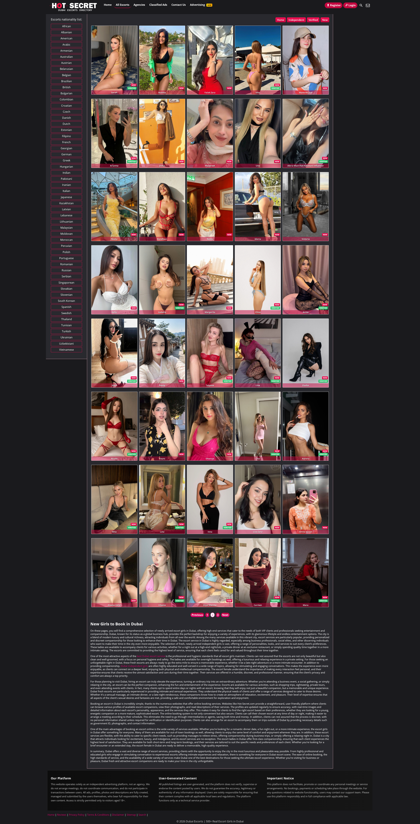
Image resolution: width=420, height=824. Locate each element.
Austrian (66, 63)
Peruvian (66, 246)
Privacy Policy (76, 814)
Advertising (200, 5)
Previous (197, 615)
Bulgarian (66, 93)
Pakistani (66, 179)
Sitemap (131, 814)
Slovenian (67, 295)
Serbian (66, 276)
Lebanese (66, 215)
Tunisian (66, 325)
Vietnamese (66, 349)
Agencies (139, 5)
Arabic (66, 44)
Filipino (66, 136)
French (66, 142)
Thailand (66, 319)
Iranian (66, 185)
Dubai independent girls (134, 666)
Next (225, 615)
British (67, 87)
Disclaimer (118, 814)
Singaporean (66, 282)
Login (352, 5)
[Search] (361, 5)
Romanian (66, 264)
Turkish (66, 331)
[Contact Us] (368, 5)
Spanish (66, 307)
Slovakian (66, 288)
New (325, 19)
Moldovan (66, 234)
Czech (66, 111)
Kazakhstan (66, 203)
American (66, 38)
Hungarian (66, 166)
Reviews (61, 814)
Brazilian (66, 81)
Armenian (66, 50)
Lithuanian (66, 221)
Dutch (66, 124)
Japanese (66, 197)
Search (142, 814)
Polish (66, 252)
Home (108, 5)
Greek (66, 160)
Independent (296, 19)
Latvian (66, 209)
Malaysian (66, 227)
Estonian (66, 130)
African (66, 26)
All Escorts (122, 5)
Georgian (66, 148)
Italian (66, 191)
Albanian (66, 32)
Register (335, 5)
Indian (66, 173)
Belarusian (66, 69)
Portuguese (66, 258)
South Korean (66, 301)
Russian (66, 270)
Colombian (66, 99)
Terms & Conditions (98, 814)
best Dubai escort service (151, 656)
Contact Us (178, 5)
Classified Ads (158, 5)
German (66, 154)
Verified (313, 19)
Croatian (66, 105)
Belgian (66, 75)
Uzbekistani (66, 343)
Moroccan (66, 240)
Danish (66, 118)
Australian (66, 57)
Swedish (66, 313)
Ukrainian (67, 337)
